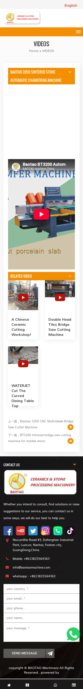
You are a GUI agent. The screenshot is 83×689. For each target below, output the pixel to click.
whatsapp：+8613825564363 (34, 576)
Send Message (24, 653)
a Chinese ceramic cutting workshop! (21, 327)
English (71, 5)
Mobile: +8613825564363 (31, 558)
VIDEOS (48, 50)
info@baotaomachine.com (31, 567)
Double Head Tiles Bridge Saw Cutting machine (59, 327)
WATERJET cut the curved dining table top (23, 393)
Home (34, 50)
